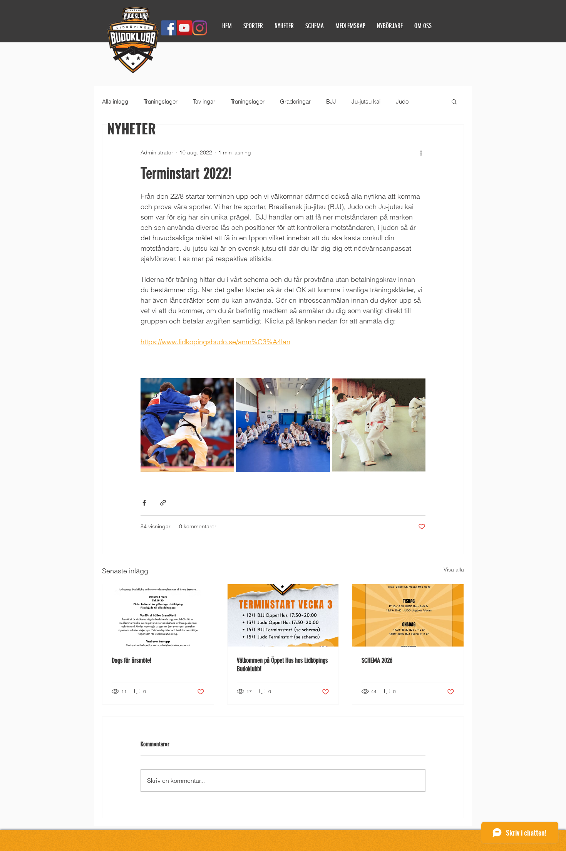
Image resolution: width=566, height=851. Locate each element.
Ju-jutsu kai (366, 101)
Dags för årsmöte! (131, 660)
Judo (402, 101)
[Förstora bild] (187, 425)
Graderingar (295, 101)
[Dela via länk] (163, 502)
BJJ (331, 101)
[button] (454, 101)
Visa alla (454, 569)
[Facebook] (168, 27)
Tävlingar (204, 101)
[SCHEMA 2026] (408, 615)
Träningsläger (161, 101)
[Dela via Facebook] (144, 502)
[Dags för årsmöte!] (158, 615)
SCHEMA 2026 (377, 660)
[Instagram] (199, 27)
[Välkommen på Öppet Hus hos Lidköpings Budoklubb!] (283, 615)
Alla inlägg (115, 101)
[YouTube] (184, 27)
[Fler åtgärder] (420, 152)
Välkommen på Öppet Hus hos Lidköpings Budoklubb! (282, 664)
